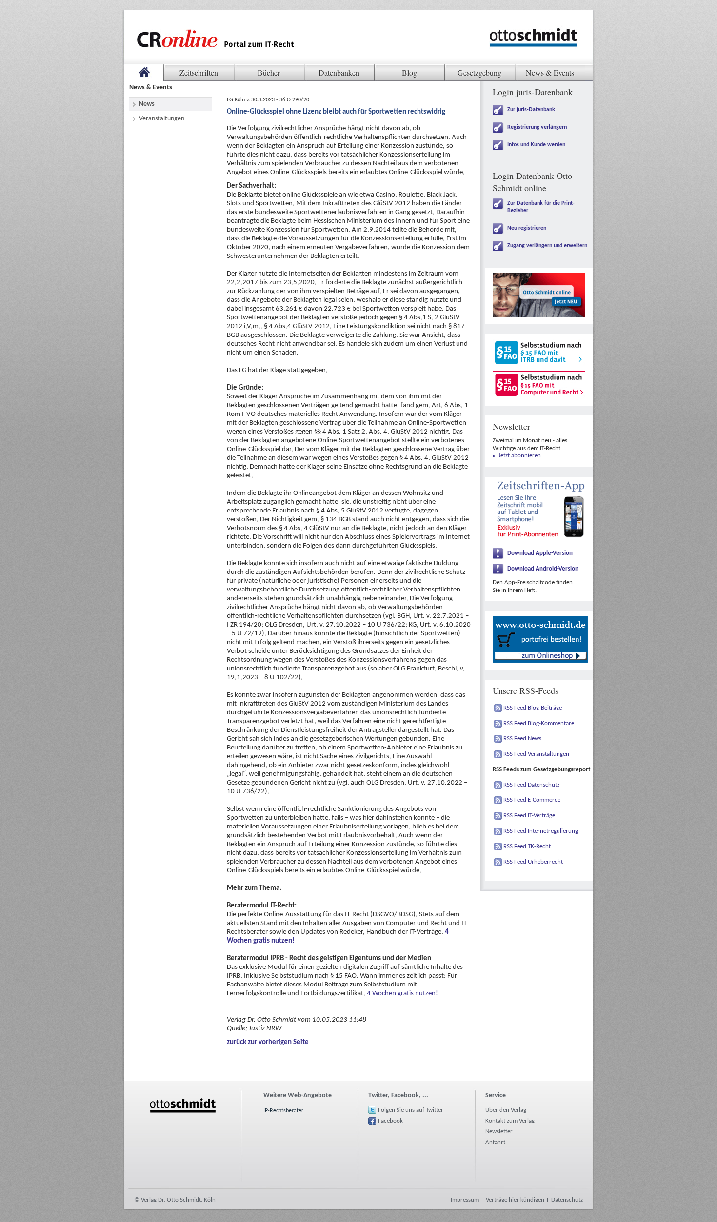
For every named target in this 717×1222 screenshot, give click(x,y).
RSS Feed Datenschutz (531, 785)
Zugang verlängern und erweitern (547, 246)
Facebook (390, 1121)
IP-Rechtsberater (283, 1111)
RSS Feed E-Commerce (531, 800)
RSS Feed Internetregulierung (540, 831)
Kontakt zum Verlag (510, 1121)
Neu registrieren (526, 228)
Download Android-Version (542, 569)
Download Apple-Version (540, 553)
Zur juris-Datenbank (531, 110)
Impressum (465, 1200)
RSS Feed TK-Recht (527, 846)
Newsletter (499, 1131)
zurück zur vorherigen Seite (268, 1042)
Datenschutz (567, 1200)
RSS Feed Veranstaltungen (536, 754)
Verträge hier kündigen (515, 1200)
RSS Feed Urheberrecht (533, 862)
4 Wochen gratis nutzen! (402, 993)
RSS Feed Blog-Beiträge (532, 708)
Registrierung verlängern (537, 127)
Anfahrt (495, 1142)
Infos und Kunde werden (536, 145)
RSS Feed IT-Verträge (529, 815)
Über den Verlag (505, 1110)
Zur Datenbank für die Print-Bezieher (541, 207)
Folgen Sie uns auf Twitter (410, 1110)
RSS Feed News (522, 738)
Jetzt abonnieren (519, 456)
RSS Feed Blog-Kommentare (538, 723)
